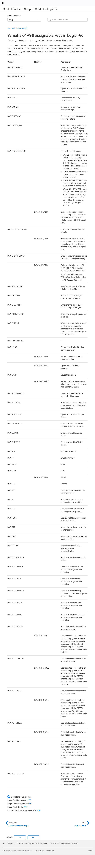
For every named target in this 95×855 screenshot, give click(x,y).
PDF (29, 800)
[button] (17, 28)
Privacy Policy (39, 850)
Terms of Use (50, 850)
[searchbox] (68, 20)
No (33, 837)
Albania (90, 850)
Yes (20, 837)
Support (10, 843)
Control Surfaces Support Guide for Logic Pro (31, 9)
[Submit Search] (50, 20)
